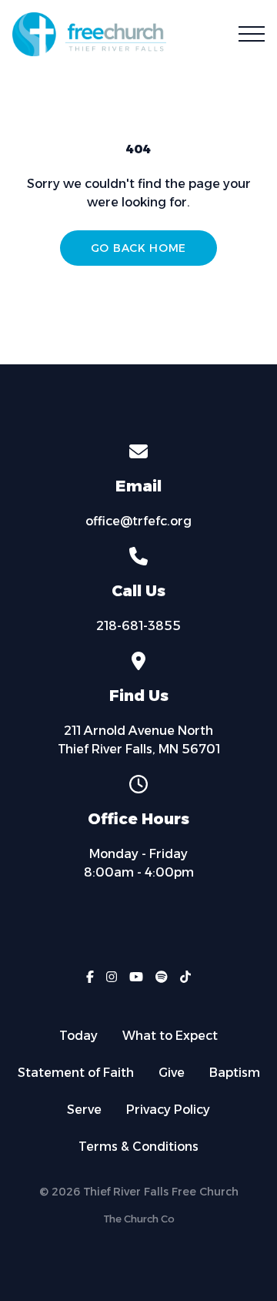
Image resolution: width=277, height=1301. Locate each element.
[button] (252, 34)
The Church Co (139, 1219)
